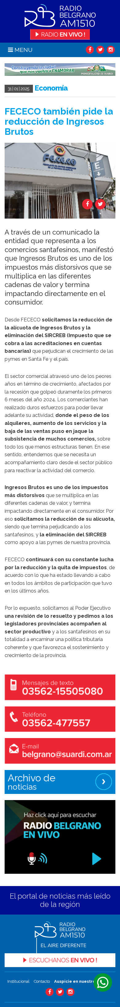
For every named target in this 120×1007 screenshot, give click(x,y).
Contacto (42, 981)
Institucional (18, 981)
